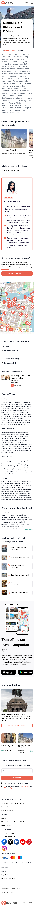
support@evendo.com (8, 836)
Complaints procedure (8, 878)
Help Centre (5, 875)
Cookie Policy (26, 786)
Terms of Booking (7, 892)
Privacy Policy (8, 788)
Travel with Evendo (7, 803)
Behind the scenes (20, 807)
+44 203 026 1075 (7, 833)
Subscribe (17, 778)
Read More (29, 529)
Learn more (5, 269)
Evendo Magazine (7, 810)
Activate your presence (17, 273)
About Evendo (19, 803)
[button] (17, 306)
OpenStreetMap (6, 282)
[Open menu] (32, 3)
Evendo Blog (5, 807)
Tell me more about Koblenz (17, 725)
